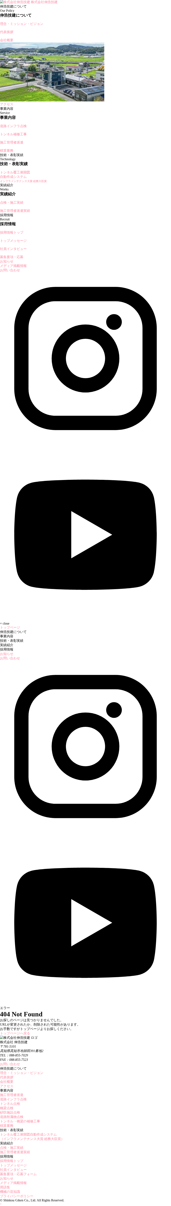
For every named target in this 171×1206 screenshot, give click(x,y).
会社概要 (6, 1081)
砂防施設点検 (10, 1112)
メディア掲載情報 (13, 266)
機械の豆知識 (10, 1191)
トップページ (10, 627)
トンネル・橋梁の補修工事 (20, 1121)
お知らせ (6, 261)
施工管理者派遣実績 (15, 1152)
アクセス (6, 1086)
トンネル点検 (10, 1103)
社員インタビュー (13, 1169)
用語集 (5, 1187)
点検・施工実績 (11, 1147)
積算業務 (6, 1125)
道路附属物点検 (11, 1117)
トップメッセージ (13, 1165)
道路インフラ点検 (13, 1099)
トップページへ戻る (15, 1033)
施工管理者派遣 (11, 1095)
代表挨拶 (6, 1077)
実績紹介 (6, 645)
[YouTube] (85, 616)
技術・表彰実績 (11, 640)
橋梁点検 (6, 1108)
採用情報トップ (11, 1161)
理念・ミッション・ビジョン (21, 1073)
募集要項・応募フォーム (18, 1174)
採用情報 (6, 649)
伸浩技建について (13, 632)
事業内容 (6, 636)
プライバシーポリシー (16, 1196)
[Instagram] (85, 443)
